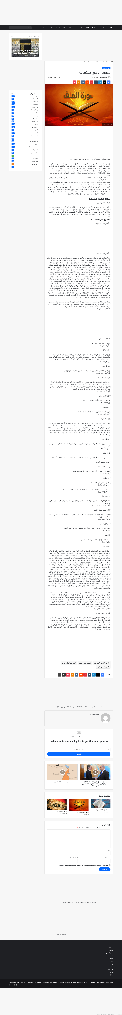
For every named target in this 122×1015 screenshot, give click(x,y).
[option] (25, 47)
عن (35, 982)
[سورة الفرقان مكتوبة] (79, 805)
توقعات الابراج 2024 (32, 110)
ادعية (87, 27)
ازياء (37, 113)
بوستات (71, 27)
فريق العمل (30, 982)
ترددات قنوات (34, 118)
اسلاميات (102, 27)
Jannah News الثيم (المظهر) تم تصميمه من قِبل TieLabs (72, 982)
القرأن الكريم (97, 61)
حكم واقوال (35, 121)
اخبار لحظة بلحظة (33, 147)
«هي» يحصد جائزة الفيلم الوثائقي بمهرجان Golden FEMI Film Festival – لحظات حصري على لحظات (25, 53)
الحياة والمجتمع (34, 141)
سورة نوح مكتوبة (62, 811)
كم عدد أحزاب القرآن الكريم (103, 810)
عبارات (50, 27)
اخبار (76, 27)
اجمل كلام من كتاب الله (101, 663)
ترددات (64, 27)
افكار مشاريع (34, 152)
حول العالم (35, 107)
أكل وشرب (35, 127)
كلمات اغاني (35, 98)
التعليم (36, 130)
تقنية (37, 155)
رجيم (36, 138)
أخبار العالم (35, 164)
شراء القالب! (12, 982)
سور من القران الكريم (68, 663)
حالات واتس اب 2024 (32, 158)
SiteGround (46, 982)
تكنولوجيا (35, 150)
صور (37, 95)
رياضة (82, 27)
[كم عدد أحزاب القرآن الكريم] (100, 803)
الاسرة (36, 132)
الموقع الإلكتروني (73, 857)
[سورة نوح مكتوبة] (57, 804)
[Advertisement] (68, 12)
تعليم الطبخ (57, 27)
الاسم (108, 850)
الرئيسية (110, 27)
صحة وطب (35, 104)
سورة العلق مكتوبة (102, 667)
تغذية (36, 124)
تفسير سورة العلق (84, 663)
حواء (37, 167)
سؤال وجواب (34, 161)
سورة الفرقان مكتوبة (83, 812)
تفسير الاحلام (94, 27)
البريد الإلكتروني (106, 857)
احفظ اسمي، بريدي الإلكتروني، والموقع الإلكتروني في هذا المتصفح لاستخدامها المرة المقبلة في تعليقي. (84, 865)
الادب (36, 144)
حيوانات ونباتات (34, 135)
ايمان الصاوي (104, 77)
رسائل (44, 27)
